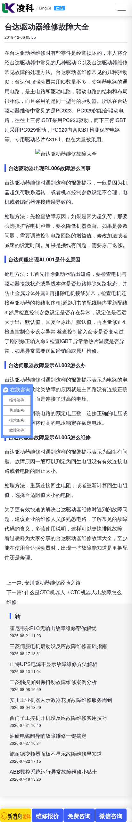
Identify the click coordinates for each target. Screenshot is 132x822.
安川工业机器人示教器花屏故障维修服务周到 (61, 699)
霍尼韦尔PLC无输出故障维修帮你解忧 (53, 628)
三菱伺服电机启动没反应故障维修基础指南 (58, 646)
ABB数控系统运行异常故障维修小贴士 (53, 771)
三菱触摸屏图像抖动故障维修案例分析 (53, 682)
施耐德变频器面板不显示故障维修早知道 (56, 753)
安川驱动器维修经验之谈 (52, 582)
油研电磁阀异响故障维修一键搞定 (48, 735)
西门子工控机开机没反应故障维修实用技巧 (58, 717)
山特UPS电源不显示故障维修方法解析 (53, 664)
